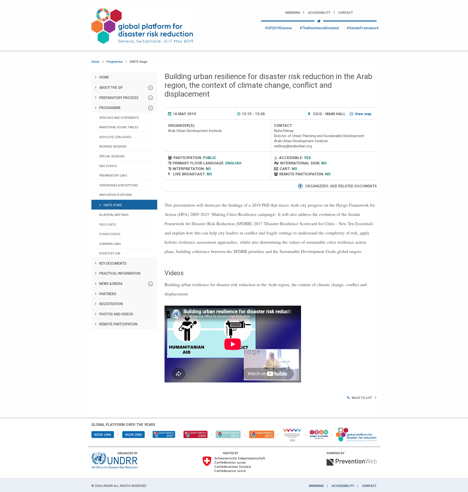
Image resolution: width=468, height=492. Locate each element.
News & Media (111, 284)
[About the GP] (150, 87)
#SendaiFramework (363, 28)
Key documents (113, 263)
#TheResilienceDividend (319, 28)
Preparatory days (113, 175)
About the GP (111, 88)
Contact (345, 12)
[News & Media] (150, 283)
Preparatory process (118, 98)
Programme (115, 61)
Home (95, 61)
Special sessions (112, 156)
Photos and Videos (116, 314)
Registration (111, 304)
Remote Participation (118, 324)
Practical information (119, 273)
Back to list (362, 398)
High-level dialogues (115, 137)
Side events (108, 166)
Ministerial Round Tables (118, 127)
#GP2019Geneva (278, 28)
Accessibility (319, 12)
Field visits (107, 224)
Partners (107, 294)
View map (363, 114)
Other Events (109, 234)
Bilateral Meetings (113, 215)
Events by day (109, 253)
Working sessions (113, 146)
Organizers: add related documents (341, 186)
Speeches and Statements (119, 118)
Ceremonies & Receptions (118, 185)
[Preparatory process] (150, 97)
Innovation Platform (115, 195)
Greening (292, 12)
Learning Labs (110, 244)
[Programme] (150, 107)
